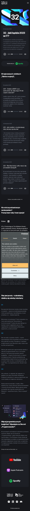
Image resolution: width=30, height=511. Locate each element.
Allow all (15, 265)
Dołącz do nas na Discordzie (8, 449)
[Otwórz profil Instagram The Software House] (17, 501)
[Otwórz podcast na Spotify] (15, 481)
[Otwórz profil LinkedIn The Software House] (13, 501)
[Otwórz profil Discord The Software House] (21, 501)
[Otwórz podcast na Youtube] (15, 459)
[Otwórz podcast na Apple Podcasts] (15, 470)
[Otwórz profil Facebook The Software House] (9, 501)
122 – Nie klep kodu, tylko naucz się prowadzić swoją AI (14, 167)
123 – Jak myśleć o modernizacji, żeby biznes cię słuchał (13, 128)
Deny (15, 275)
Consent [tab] (5, 238)
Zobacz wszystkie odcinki (14, 199)
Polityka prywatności (15, 508)
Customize (14, 270)
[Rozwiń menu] (28, 3)
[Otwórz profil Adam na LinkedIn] (8, 221)
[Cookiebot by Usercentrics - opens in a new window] (21, 234)
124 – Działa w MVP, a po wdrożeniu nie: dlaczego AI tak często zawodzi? (13, 91)
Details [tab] (15, 238)
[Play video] (4, 54)
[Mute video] (25, 54)
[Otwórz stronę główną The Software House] (19, 495)
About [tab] (24, 238)
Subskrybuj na (10, 63)
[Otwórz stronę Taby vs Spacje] (4, 3)
